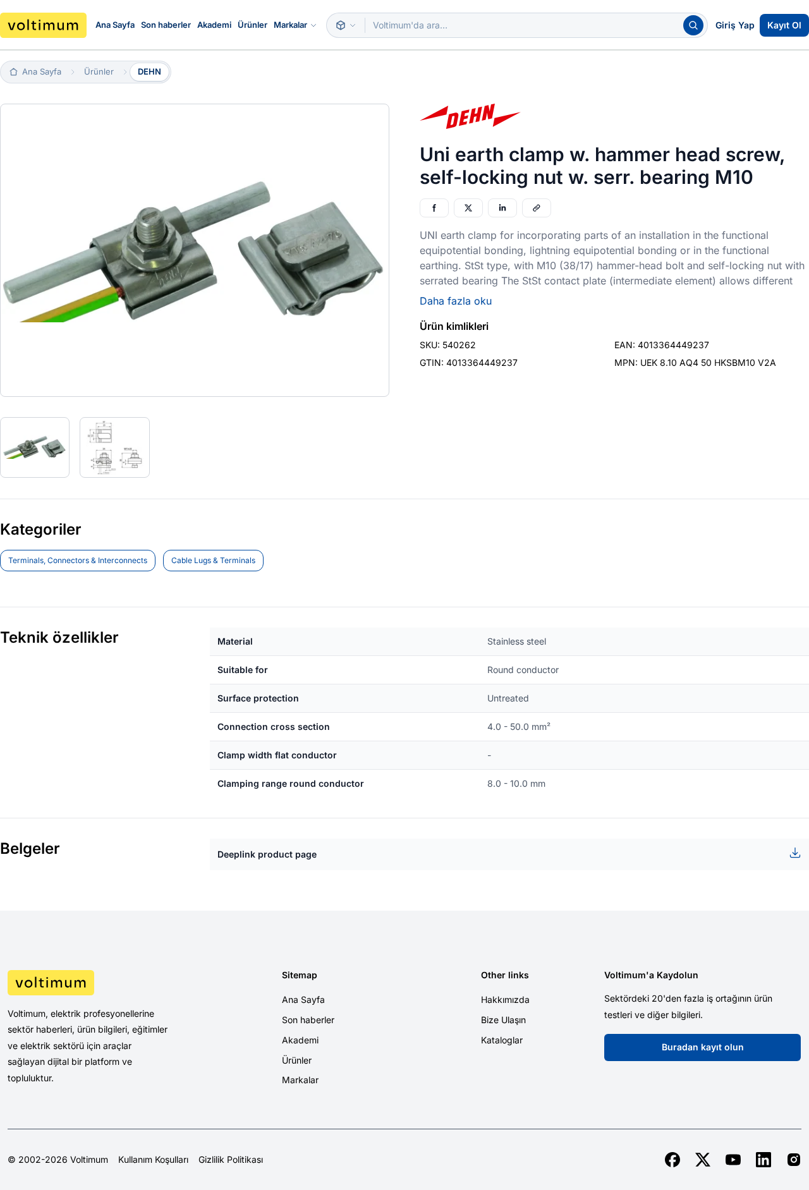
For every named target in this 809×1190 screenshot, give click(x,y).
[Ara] (693, 25)
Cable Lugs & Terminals (213, 560)
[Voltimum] (43, 25)
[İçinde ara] (345, 25)
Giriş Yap (735, 25)
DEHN (149, 71)
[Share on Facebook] (434, 207)
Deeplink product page (267, 854)
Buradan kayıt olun (703, 1046)
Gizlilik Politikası (230, 1160)
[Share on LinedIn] (502, 207)
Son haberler (166, 25)
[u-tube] (733, 1159)
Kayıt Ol (784, 25)
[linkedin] (763, 1159)
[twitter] (702, 1159)
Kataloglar (502, 1040)
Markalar (290, 25)
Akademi (214, 25)
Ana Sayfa (115, 25)
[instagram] (793, 1159)
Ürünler (252, 25)
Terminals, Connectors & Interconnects (77, 560)
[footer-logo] (101, 982)
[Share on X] (468, 207)
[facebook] (672, 1159)
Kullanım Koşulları (153, 1160)
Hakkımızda (505, 999)
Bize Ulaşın (503, 1019)
